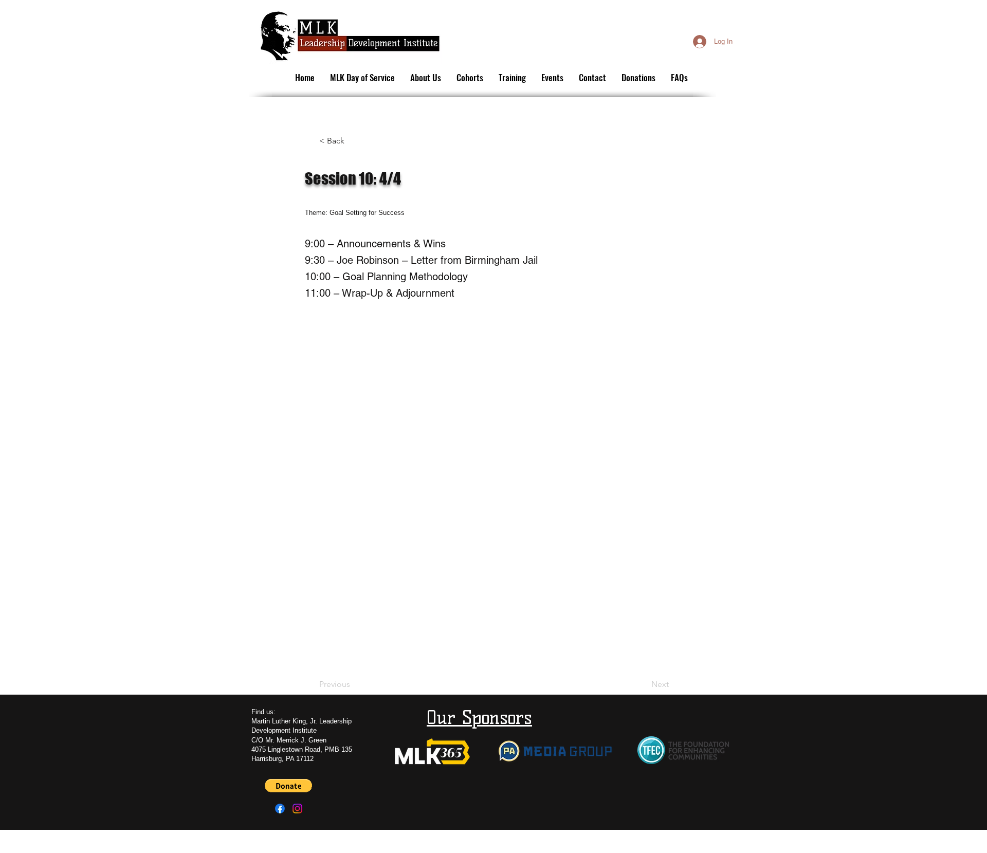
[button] (353, 141)
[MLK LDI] (279, 808)
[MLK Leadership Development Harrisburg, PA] (297, 808)
